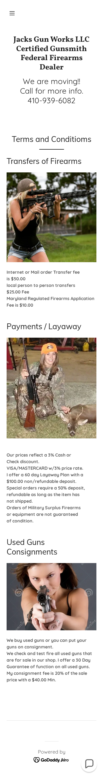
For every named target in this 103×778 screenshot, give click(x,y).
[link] (51, 53)
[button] (12, 13)
